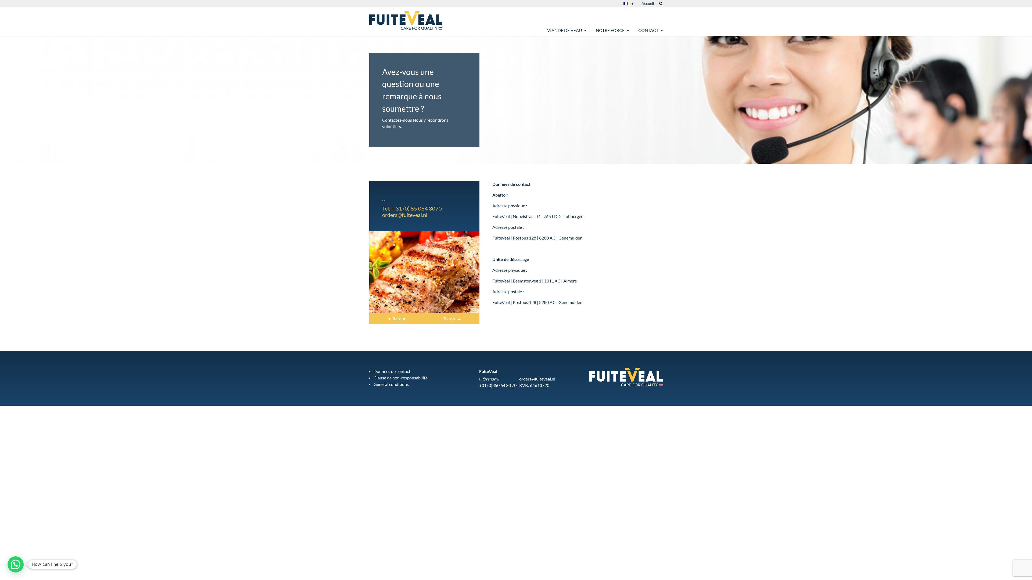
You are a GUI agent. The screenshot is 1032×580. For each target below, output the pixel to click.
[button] (16, 564)
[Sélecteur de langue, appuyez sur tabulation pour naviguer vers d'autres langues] (628, 3)
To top (449, 318)
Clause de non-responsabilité (401, 377)
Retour (399, 318)
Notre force (610, 30)
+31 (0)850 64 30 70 (498, 385)
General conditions (391, 384)
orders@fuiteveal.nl (404, 215)
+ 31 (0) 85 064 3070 (416, 208)
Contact (648, 30)
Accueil (648, 3)
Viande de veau (564, 30)
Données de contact (392, 371)
